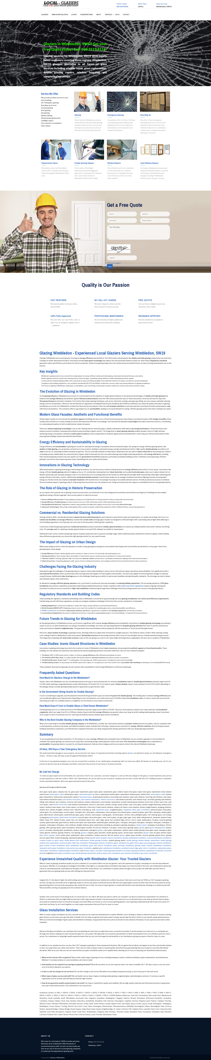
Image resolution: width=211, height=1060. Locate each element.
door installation (114, 853)
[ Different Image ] (113, 263)
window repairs (141, 825)
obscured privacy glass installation (79, 848)
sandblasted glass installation (68, 851)
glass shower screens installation (52, 845)
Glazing (78, 115)
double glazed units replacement (77, 840)
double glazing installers (99, 840)
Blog (117, 14)
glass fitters (44, 835)
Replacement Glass (50, 163)
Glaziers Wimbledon (57, 1058)
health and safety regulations (132, 586)
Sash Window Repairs (149, 163)
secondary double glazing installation (109, 851)
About (98, 14)
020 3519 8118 (122, 6)
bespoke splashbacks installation (134, 838)
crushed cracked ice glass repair (52, 840)
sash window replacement (90, 799)
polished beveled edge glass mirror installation (139, 848)
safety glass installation (48, 851)
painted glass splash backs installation (63, 817)
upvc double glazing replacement (84, 853)
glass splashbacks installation (77, 845)
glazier (142, 828)
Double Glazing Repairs (84, 163)
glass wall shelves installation (100, 845)
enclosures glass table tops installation (73, 843)
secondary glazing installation (135, 851)
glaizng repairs (140, 845)
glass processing (146, 843)
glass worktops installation (123, 845)
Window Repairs (114, 163)
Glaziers (44, 14)
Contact (126, 14)
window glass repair (56, 794)
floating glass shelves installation (101, 843)
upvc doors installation (149, 853)
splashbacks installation (155, 851)
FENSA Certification (49, 610)
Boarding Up (145, 115)
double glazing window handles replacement (143, 840)
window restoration (107, 799)
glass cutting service (121, 843)
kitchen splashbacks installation (159, 845)
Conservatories (86, 14)
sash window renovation (71, 799)
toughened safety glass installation (136, 810)
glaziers (131, 753)
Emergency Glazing (115, 115)
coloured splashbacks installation (159, 838)
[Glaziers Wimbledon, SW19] (62, 4)
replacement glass (85, 794)
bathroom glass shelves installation (109, 838)
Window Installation (60, 14)
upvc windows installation (130, 853)
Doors (74, 14)
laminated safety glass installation (52, 848)
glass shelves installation (162, 843)
